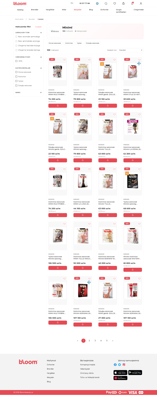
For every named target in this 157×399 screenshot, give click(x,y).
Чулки (79, 43)
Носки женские (55, 43)
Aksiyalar (77, 10)
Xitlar (64, 10)
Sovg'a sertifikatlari (121, 11)
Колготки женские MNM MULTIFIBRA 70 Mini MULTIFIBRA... (57, 93)
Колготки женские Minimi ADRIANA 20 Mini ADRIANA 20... (81, 312)
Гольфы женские (92, 43)
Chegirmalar (139, 10)
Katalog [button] (20, 10)
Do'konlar (104, 10)
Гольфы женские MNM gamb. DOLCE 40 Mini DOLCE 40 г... (107, 312)
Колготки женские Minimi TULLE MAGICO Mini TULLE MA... (107, 148)
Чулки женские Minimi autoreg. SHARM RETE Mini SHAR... (131, 203)
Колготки (69, 43)
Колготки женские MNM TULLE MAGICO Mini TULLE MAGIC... (82, 258)
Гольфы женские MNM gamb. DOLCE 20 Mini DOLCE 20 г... (107, 93)
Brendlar (34, 10)
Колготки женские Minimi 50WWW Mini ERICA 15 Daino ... (107, 258)
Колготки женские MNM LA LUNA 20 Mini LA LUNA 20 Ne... (82, 203)
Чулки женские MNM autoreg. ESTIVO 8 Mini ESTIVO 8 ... (80, 93)
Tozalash (38, 27)
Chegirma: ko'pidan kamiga (29, 50)
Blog (91, 10)
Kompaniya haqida (87, 365)
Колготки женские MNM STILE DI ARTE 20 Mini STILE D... (132, 93)
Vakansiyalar (85, 369)
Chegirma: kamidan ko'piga (29, 46)
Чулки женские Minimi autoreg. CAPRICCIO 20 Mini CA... (81, 148)
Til (71, 3)
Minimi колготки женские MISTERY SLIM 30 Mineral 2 (131, 258)
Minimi (51, 90)
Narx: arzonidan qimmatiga (29, 37)
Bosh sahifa (19, 19)
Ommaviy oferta (86, 373)
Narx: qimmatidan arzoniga (29, 41)
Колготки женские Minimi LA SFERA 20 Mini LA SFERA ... (132, 148)
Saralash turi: (112, 50)
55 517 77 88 (85, 3)
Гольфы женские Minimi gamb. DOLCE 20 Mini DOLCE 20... (57, 148)
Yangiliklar (50, 10)
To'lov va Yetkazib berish (90, 377)
